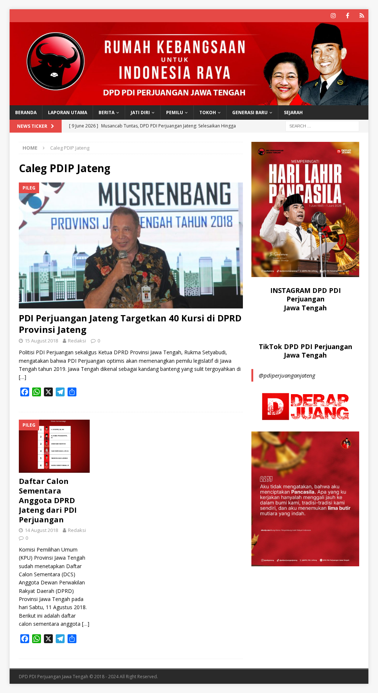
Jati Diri (140, 112)
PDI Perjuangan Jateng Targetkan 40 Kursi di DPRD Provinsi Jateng (130, 323)
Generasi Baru (250, 112)
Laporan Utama (67, 112)
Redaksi (77, 340)
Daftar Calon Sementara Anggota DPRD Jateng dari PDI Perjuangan (48, 500)
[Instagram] (333, 15)
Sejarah (293, 112)
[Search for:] (322, 125)
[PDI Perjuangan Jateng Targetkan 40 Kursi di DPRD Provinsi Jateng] (131, 245)
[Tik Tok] (361, 15)
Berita (106, 112)
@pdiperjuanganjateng (287, 375)
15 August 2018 (41, 340)
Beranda (26, 112)
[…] (22, 376)
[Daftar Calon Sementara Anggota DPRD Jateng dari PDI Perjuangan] (54, 446)
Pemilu (174, 112)
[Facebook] (347, 15)
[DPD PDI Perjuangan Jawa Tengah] (189, 101)
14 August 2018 (41, 530)
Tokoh (207, 112)
